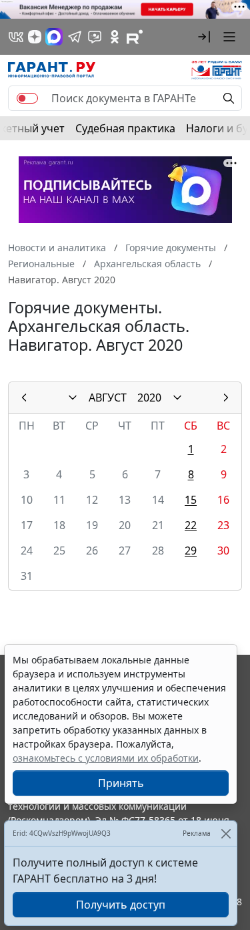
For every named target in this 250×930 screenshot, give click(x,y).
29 (191, 550)
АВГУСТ (108, 397)
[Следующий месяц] (226, 398)
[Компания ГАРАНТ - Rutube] (135, 37)
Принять (121, 783)
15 (191, 499)
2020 (149, 397)
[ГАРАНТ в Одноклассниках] (115, 37)
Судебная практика (125, 128)
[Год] (177, 398)
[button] (204, 36)
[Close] (226, 833)
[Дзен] (34, 36)
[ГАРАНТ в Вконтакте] (16, 37)
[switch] (27, 98)
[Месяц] (73, 398)
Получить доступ (120, 904)
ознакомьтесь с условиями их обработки (106, 758)
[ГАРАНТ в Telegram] (75, 37)
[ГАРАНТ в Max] (54, 36)
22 (191, 525)
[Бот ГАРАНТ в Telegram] (95, 37)
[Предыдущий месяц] (24, 398)
